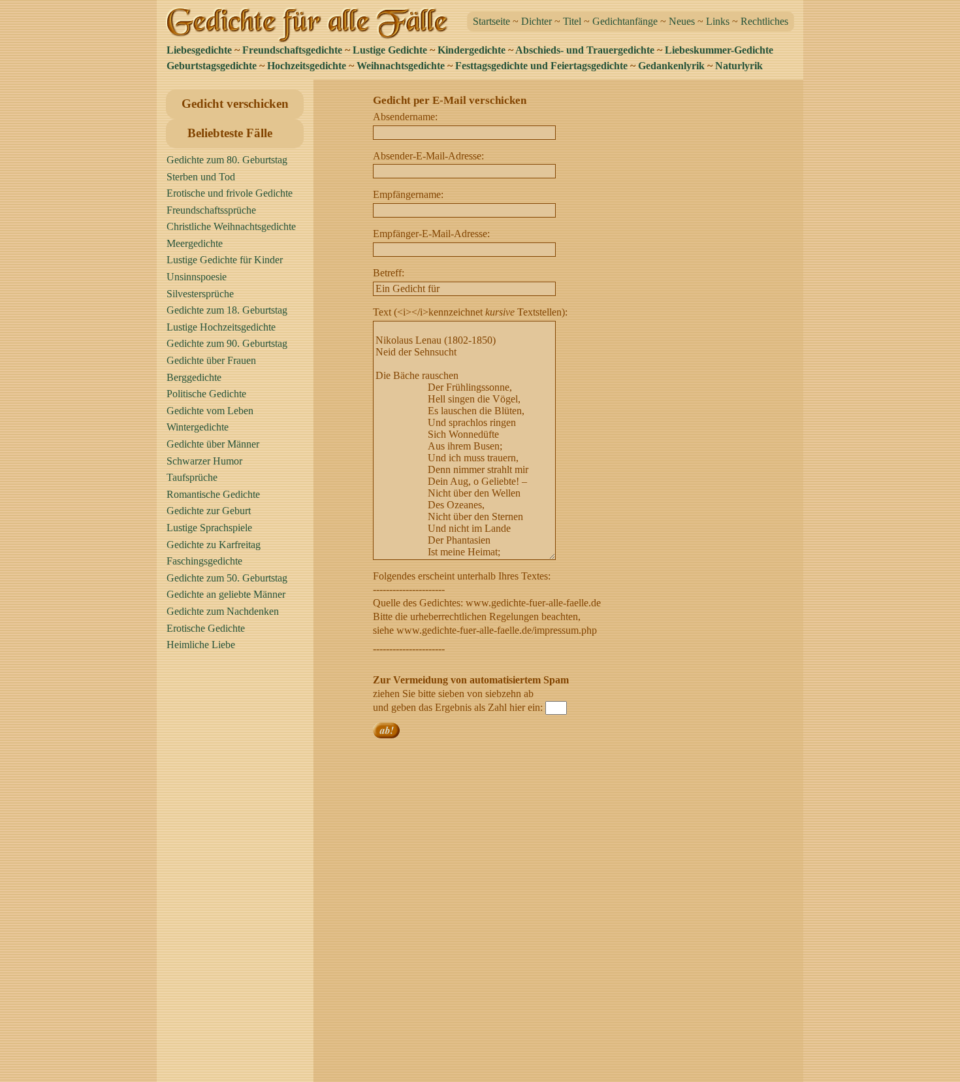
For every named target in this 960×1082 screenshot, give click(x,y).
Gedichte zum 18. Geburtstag (227, 310)
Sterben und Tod (201, 176)
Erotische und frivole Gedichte (230, 193)
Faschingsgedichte (204, 560)
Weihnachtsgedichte (401, 65)
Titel (572, 21)
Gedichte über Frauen (211, 360)
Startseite (491, 21)
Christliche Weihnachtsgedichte (231, 226)
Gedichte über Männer (213, 444)
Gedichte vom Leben (210, 410)
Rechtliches (764, 21)
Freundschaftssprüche (211, 210)
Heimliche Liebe (201, 644)
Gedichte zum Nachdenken (223, 611)
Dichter (536, 21)
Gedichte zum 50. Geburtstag (227, 577)
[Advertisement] (238, 872)
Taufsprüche (192, 477)
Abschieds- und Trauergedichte (584, 50)
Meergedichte (195, 243)
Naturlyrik (739, 65)
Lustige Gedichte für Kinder (225, 259)
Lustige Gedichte (390, 50)
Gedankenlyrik (671, 65)
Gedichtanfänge (625, 21)
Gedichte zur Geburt (209, 510)
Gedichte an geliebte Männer (226, 594)
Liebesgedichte (199, 50)
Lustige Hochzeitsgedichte (221, 327)
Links (717, 21)
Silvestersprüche (200, 293)
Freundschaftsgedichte (292, 50)
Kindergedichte (471, 50)
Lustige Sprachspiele (209, 527)
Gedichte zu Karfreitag (214, 544)
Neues (682, 21)
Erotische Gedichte (206, 628)
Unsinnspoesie (197, 276)
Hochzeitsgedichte (306, 65)
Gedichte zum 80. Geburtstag (227, 159)
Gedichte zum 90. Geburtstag (227, 343)
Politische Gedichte (206, 393)
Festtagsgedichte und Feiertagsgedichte (541, 65)
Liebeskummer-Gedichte (719, 50)
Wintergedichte (198, 427)
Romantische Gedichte (213, 494)
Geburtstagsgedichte (212, 65)
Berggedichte (194, 377)
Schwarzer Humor (204, 461)
